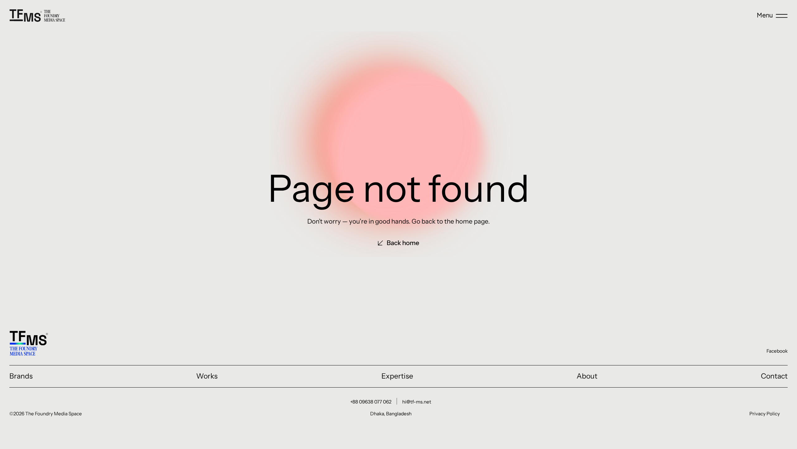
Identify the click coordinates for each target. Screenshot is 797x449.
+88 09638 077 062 (370, 402)
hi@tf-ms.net (416, 402)
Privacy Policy (764, 414)
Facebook (777, 351)
